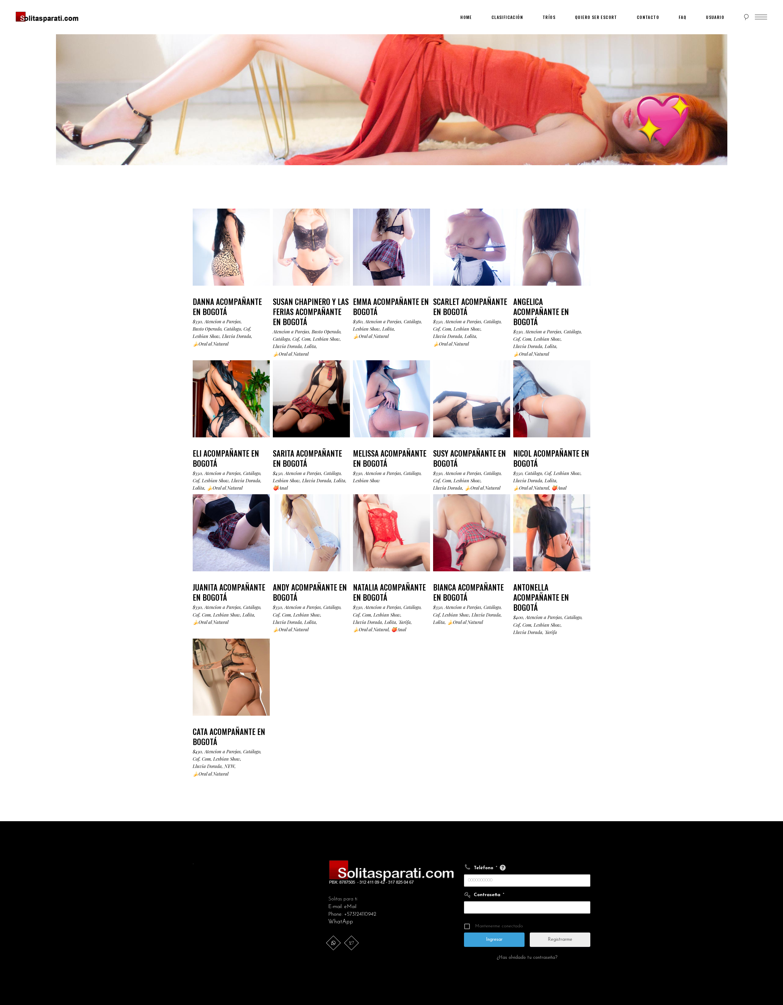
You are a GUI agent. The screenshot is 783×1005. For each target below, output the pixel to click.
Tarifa (405, 622)
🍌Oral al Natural (210, 344)
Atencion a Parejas (222, 321)
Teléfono (485, 868)
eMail (350, 906)
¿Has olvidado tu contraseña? (527, 957)
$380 (357, 321)
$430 (197, 751)
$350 (437, 321)
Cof (246, 329)
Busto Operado (207, 329)
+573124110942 (360, 914)
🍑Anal (280, 488)
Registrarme (560, 939)
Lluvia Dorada (236, 336)
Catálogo (232, 329)
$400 (518, 617)
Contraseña (489, 895)
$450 (277, 473)
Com (306, 339)
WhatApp (340, 922)
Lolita (310, 346)
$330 (197, 321)
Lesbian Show (206, 336)
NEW (229, 766)
